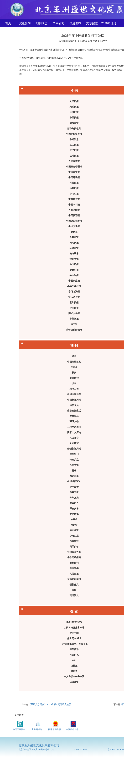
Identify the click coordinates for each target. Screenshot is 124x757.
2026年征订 (108, 23)
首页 (8, 23)
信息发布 (75, 23)
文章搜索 (92, 23)
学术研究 (58, 23)
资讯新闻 (25, 23)
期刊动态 (41, 23)
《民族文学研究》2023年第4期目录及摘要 (50, 704)
